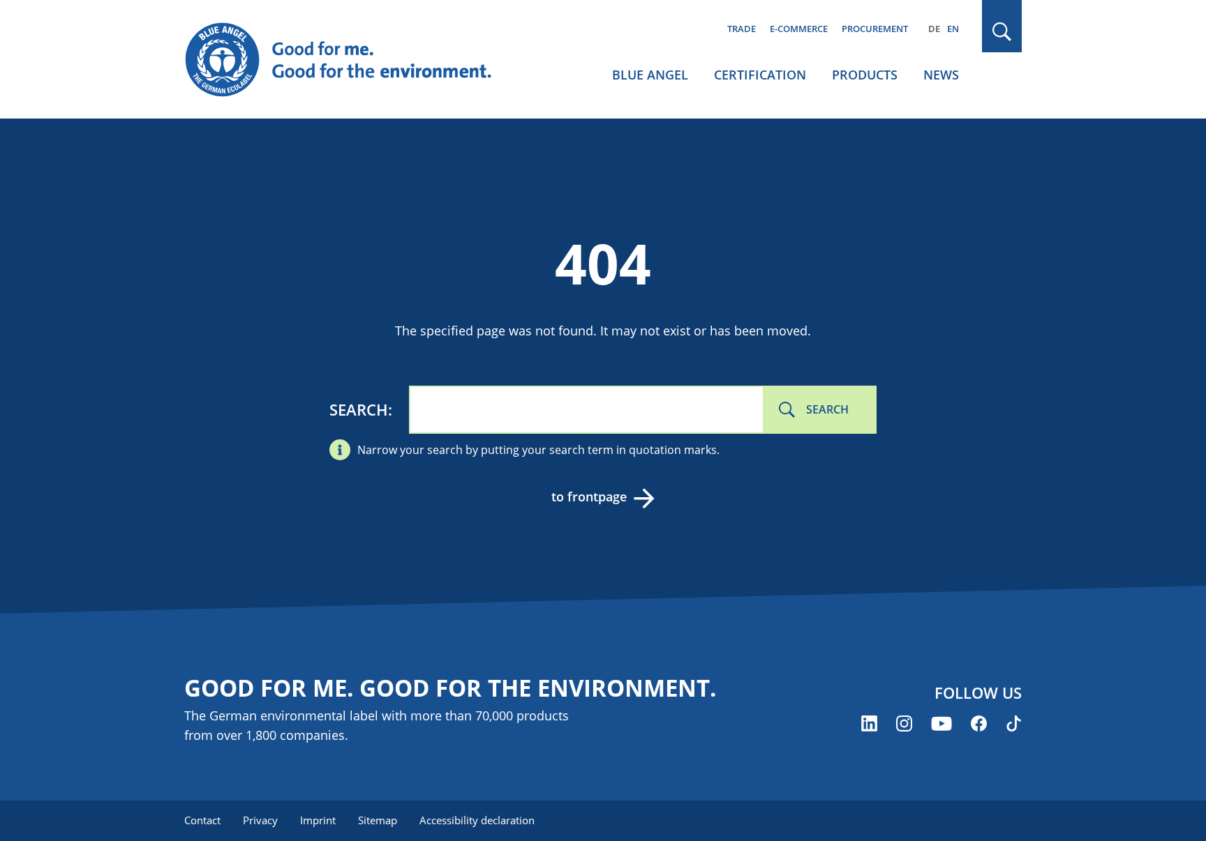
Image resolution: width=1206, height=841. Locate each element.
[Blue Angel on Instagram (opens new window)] (904, 723)
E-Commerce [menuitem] (799, 28)
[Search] (1002, 31)
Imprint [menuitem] (318, 820)
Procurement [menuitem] (875, 28)
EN (953, 28)
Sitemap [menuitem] (377, 820)
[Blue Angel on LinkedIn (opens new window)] (869, 723)
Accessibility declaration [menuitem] (477, 820)
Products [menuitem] (865, 74)
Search (358, 409)
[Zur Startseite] (351, 60)
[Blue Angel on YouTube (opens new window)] (941, 723)
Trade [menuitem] (741, 28)
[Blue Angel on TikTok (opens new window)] (1014, 723)
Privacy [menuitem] (260, 820)
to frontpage (589, 496)
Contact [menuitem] (202, 820)
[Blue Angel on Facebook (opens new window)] (979, 723)
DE (934, 28)
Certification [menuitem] (760, 74)
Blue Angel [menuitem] (650, 74)
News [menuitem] (941, 74)
